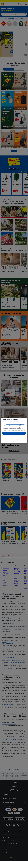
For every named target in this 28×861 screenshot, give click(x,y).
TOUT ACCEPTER (14, 433)
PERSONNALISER (14, 437)
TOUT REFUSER (14, 441)
